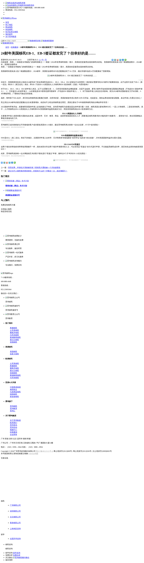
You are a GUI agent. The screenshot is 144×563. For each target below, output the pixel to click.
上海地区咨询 (15, 529)
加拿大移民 (14, 354)
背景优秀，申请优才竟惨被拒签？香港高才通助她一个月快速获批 (34, 167)
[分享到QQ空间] (115, 60)
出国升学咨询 (15, 539)
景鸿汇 (12, 411)
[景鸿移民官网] (9, 18)
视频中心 (13, 430)
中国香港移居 (15, 387)
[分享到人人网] (123, 60)
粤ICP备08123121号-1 (44, 451)
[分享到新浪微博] (118, 60)
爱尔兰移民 (14, 340)
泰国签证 (13, 389)
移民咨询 (9, 549)
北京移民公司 (15, 517)
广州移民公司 (15, 505)
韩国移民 (13, 394)
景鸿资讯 (13, 425)
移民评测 (21, 3)
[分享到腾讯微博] (120, 60)
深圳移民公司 (15, 511)
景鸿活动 (13, 427)
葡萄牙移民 (14, 333)
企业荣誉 (13, 434)
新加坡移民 (14, 397)
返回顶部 (9, 560)
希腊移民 (13, 328)
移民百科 (30, 5)
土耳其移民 (14, 330)
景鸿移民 (13, 406)
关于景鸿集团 (15, 420)
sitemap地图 (33, 453)
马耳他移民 (14, 335)
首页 (7, 47)
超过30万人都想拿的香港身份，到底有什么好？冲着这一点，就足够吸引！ (38, 171)
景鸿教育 (13, 408)
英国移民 (13, 342)
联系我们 (13, 423)
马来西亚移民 (15, 392)
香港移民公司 (15, 523)
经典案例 (14, 47)
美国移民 (13, 352)
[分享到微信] (125, 60)
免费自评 (16, 555)
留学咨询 (16, 553)
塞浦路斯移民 (15, 337)
